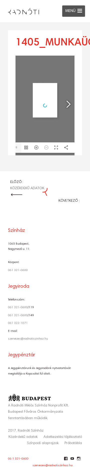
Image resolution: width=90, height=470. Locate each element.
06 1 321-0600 (18, 458)
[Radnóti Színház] (19, 10)
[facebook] (65, 460)
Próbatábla (73, 443)
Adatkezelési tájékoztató (63, 437)
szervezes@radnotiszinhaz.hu (28, 338)
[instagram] (79, 460)
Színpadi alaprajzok (42, 443)
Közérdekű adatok (23, 437)
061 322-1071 (18, 323)
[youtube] (72, 460)
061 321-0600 (18, 270)
